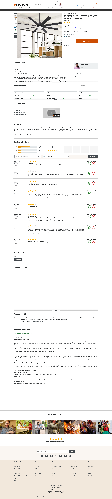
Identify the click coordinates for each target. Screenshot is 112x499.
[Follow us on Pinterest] (60, 456)
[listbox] (15, 23)
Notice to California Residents (20, 475)
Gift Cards (81, 1)
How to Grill (73, 473)
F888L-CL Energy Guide (21, 114)
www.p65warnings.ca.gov (38, 321)
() (73, 22)
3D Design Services (39, 468)
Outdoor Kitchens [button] (31, 7)
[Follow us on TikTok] (65, 456)
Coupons (90, 471)
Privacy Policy (36, 497)
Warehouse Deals (92, 468)
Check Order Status (87, 1)
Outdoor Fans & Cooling (29, 12)
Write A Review (93, 156)
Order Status (17, 466)
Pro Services (65, 1)
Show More (56, 99)
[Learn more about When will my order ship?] (86, 31)
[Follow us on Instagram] (56, 456)
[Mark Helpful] (89, 163)
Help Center (16, 478)
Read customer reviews (55, 443)
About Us (54, 464)
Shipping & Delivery (18, 468)
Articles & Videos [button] (84, 7)
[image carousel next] (15, 33)
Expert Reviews (74, 466)
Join (72, 451)
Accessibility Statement (45, 497)
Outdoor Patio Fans (39, 12)
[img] (39, 36)
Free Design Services (58, 1)
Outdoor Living (20, 12)
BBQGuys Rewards (39, 473)
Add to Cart (87, 41)
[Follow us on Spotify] (70, 456)
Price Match (37, 466)
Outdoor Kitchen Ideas (76, 471)
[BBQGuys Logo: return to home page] (23, 4)
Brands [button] (76, 7)
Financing (37, 464)
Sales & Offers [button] (94, 7)
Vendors (54, 473)
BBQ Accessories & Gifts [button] (66, 7)
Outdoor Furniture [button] (42, 7)
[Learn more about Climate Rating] (22, 93)
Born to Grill (73, 475)
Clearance (90, 466)
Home (15, 12)
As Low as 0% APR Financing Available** (45, 1)
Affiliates (54, 471)
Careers (54, 468)
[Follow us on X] (46, 456)
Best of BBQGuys (74, 464)
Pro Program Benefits (39, 475)
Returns (15, 471)
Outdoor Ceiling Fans (48, 12)
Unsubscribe (16, 480)
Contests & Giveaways (93, 478)
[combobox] (80, 36)
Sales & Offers (91, 464)
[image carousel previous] (15, 13)
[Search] (55, 4)
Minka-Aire (66, 20)
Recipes (72, 478)
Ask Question (18, 259)
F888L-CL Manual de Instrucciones (23, 110)
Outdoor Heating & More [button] (53, 7)
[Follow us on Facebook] (42, 456)
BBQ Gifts (90, 475)
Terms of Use (17, 473)
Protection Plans (38, 471)
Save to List (67, 45)
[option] (15, 17)
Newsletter (37, 478)
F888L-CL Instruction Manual (22, 108)
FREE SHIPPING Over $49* (20, 1)
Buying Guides (74, 468)
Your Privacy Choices (57, 497)
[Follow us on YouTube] (51, 456)
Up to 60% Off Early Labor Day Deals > (56, 10)
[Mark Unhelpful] (93, 163)
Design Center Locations (73, 1)
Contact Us (16, 464)
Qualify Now (80, 28)
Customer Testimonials (57, 475)
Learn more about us (55, 416)
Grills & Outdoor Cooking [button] (19, 7)
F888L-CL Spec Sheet (20, 112)
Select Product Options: (69, 34)
